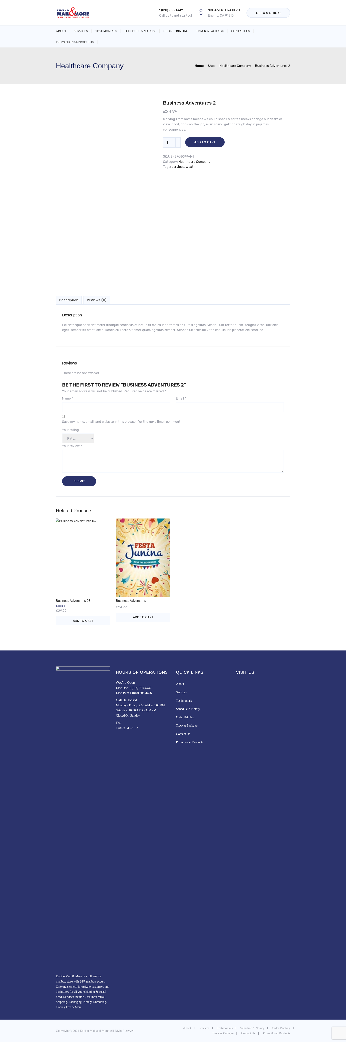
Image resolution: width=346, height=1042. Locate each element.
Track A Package (210, 31)
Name (67, 398)
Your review (72, 446)
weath (190, 167)
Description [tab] (68, 300)
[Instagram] (126, 737)
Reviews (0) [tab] (97, 300)
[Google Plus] (122, 737)
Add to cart (205, 142)
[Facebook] (118, 737)
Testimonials (106, 31)
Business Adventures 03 (73, 600)
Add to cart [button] (83, 621)
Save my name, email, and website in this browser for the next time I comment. (121, 422)
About (61, 31)
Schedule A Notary (140, 31)
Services (81, 31)
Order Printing (175, 31)
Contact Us (240, 31)
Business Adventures (131, 600)
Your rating (70, 430)
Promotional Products (75, 42)
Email (181, 398)
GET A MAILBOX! (268, 13)
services (178, 167)
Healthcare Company (194, 162)
